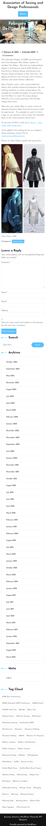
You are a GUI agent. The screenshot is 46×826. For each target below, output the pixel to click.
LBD (17, 762)
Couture (19, 729)
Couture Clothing (32, 729)
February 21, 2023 (11, 52)
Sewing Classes (27, 794)
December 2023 (12, 383)
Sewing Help (8, 801)
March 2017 (10, 623)
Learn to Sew (27, 762)
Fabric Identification (27, 742)
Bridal (22, 710)
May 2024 (10, 376)
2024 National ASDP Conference (16, 703)
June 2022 (10, 451)
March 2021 (11, 513)
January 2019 (11, 561)
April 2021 (10, 506)
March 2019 (11, 554)
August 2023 (11, 389)
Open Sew (35, 775)
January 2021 (11, 527)
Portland (6, 781)
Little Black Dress (10, 768)
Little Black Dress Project (31, 768)
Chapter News (12, 42)
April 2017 (10, 616)
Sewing (15, 794)
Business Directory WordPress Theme (20, 817)
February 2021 (12, 520)
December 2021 (12, 465)
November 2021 (12, 472)
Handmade (33, 755)
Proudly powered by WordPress (23, 825)
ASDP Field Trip (10, 710)
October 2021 (11, 479)
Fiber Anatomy (9, 749)
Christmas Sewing (10, 723)
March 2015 (11, 657)
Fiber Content (24, 749)
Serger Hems (26, 788)
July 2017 (9, 602)
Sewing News (22, 801)
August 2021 (11, 485)
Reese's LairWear (21, 781)
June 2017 (10, 609)
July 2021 (9, 492)
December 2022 (12, 431)
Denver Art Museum (36, 736)
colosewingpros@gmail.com (13, 136)
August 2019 (11, 540)
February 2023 (12, 417)
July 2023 (10, 396)
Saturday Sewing (10, 788)
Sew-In (6, 794)
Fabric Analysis (9, 742)
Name (4, 292)
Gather (22, 755)
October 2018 (11, 568)
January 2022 (11, 458)
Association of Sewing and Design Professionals (23, 39)
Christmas (37, 716)
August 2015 (11, 650)
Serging (38, 788)
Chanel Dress (8, 716)
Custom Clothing (9, 736)
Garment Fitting (9, 755)
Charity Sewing (23, 716)
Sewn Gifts (35, 801)
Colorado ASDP (29, 52)
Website (4, 311)
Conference (8, 729)
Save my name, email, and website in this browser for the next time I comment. (22, 324)
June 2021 (10, 499)
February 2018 (12, 581)
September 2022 (13, 444)
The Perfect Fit (24, 807)
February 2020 (12, 534)
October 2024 (11, 362)
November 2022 (12, 437)
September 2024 (13, 369)
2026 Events (38, 703)
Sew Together (8, 807)
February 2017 (12, 630)
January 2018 (11, 588)
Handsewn (7, 762)
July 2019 (9, 547)
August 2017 (11, 595)
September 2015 (12, 643)
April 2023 (10, 403)
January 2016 (11, 636)
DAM (22, 736)
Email (4, 301)
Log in (8, 678)
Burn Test (32, 710)
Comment (6, 262)
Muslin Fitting (8, 775)
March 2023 (11, 410)
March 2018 (11, 575)
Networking (22, 775)
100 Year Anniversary (11, 697)
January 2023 (11, 424)
